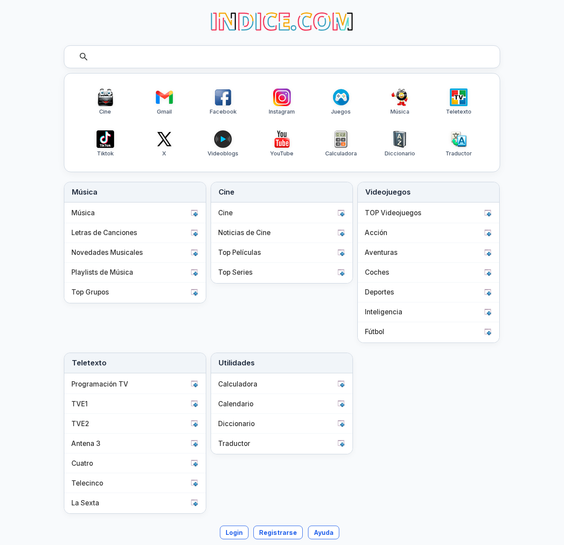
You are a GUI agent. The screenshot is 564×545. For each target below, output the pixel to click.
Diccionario (236, 424)
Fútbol (374, 332)
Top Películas (239, 252)
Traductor (234, 443)
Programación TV (99, 384)
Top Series (235, 272)
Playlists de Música (102, 272)
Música (83, 213)
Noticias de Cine (244, 232)
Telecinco (87, 483)
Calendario (235, 404)
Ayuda (324, 532)
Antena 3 (85, 443)
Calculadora (237, 384)
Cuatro (82, 463)
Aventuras (381, 252)
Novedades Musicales (107, 252)
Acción (376, 232)
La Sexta (85, 503)
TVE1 (79, 404)
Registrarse (278, 532)
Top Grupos (90, 292)
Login (234, 532)
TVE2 (80, 424)
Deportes (379, 292)
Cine (225, 213)
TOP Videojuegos (393, 213)
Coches (377, 272)
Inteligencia (383, 312)
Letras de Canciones (104, 232)
